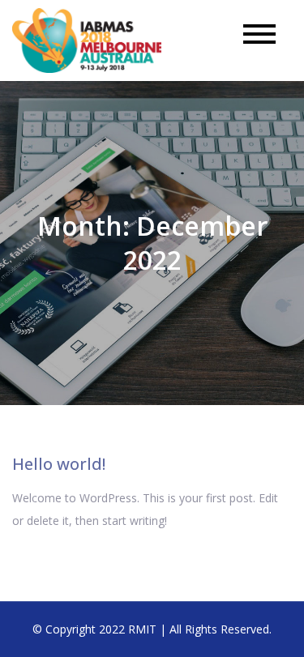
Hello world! (58, 464)
